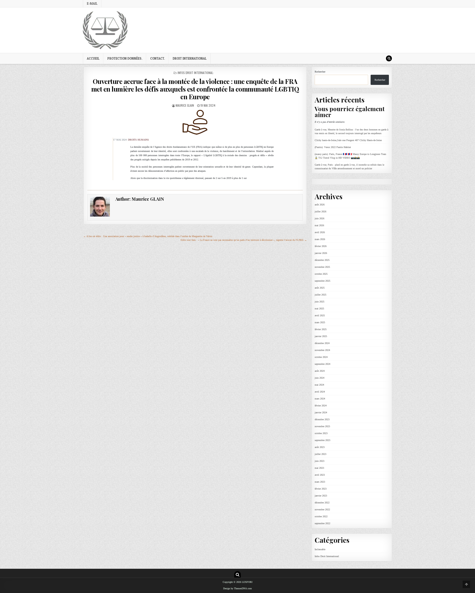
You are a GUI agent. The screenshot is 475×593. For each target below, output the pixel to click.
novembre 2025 (322, 267)
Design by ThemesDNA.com (237, 588)
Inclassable (320, 549)
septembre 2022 (322, 523)
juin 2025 (319, 301)
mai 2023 (319, 468)
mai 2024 (319, 384)
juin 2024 (319, 377)
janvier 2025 (321, 336)
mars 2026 (320, 239)
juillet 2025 (320, 294)
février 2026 (321, 246)
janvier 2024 (321, 412)
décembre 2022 (322, 502)
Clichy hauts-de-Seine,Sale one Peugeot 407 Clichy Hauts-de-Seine (348, 140)
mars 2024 (320, 398)
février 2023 (321, 488)
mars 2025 (320, 322)
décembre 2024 (322, 343)
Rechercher (320, 71)
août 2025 (320, 287)
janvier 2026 (321, 253)
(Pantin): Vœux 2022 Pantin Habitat (333, 147)
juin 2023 (319, 461)
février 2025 (321, 329)
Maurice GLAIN (185, 105)
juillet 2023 (320, 454)
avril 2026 (320, 232)
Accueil (93, 58)
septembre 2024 (322, 364)
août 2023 (320, 447)
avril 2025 (320, 315)
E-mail (92, 3)
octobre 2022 (321, 516)
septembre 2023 (322, 440)
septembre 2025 (322, 280)
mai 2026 (319, 225)
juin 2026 (319, 218)
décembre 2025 (322, 260)
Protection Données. (124, 58)
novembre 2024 (322, 350)
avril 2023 (320, 474)
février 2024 (321, 405)
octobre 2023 (321, 433)
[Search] (389, 58)
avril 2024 (320, 391)
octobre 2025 (321, 273)
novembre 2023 (322, 426)
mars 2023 (320, 481)
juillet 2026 (320, 211)
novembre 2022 (322, 509)
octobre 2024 (321, 357)
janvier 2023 (321, 495)
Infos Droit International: (196, 73)
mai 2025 (319, 308)
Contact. (157, 58)
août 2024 (320, 371)
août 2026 (320, 204)
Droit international (190, 58)
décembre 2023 (322, 419)
